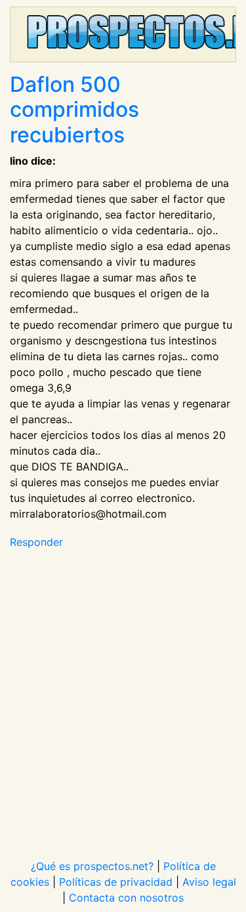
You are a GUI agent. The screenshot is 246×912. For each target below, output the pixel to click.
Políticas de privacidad (116, 881)
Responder (36, 542)
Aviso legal (209, 881)
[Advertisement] (123, 696)
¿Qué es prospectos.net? (92, 866)
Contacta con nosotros (126, 897)
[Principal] (123, 34)
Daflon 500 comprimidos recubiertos (74, 110)
